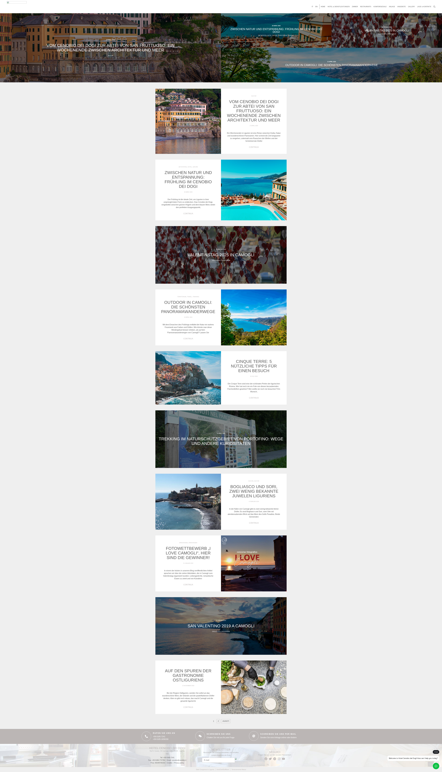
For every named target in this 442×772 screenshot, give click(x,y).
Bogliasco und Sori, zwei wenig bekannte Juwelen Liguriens (253, 491)
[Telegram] (274, 758)
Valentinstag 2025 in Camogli (387, 30)
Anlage (392, 6)
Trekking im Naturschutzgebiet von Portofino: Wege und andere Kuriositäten (221, 441)
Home (323, 6)
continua (254, 147)
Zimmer (355, 6)
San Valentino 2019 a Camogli (221, 626)
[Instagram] (279, 758)
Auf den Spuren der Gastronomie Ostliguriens (188, 675)
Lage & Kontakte (424, 6)
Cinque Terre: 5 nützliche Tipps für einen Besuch (254, 366)
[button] (434, 7)
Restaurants (365, 6)
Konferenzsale (380, 6)
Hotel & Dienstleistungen (339, 6)
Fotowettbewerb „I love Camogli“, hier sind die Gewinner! (188, 553)
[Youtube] (283, 758)
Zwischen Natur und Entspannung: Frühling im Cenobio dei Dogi (276, 30)
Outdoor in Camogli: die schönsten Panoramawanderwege (331, 65)
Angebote (401, 6)
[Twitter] (270, 758)
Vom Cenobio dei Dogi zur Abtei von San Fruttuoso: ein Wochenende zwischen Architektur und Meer (110, 47)
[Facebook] (266, 758)
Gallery (411, 6)
